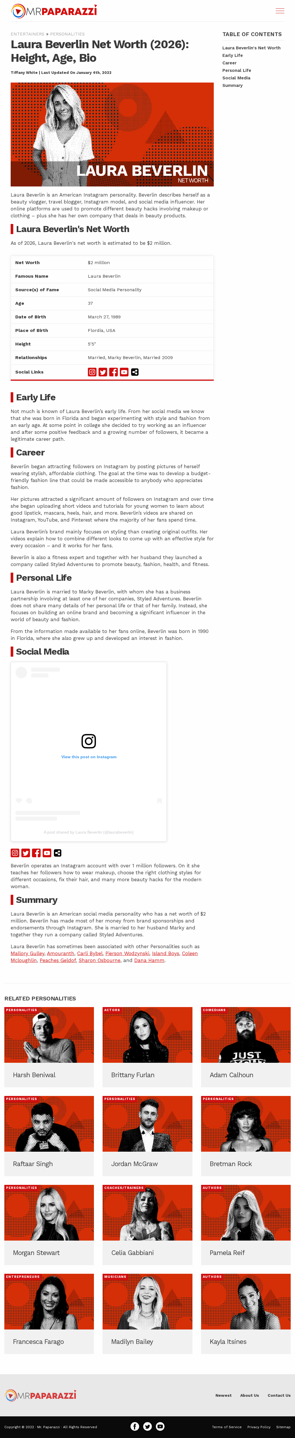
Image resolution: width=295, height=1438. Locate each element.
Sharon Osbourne (99, 960)
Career (229, 63)
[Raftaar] (49, 1136)
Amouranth (60, 953)
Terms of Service (227, 1427)
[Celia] (147, 1225)
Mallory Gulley (27, 953)
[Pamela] (246, 1225)
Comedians (214, 1010)
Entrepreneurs (23, 1277)
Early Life (232, 55)
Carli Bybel (90, 953)
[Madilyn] (147, 1314)
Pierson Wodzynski (127, 953)
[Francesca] (49, 1314)
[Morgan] (49, 1225)
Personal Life (236, 70)
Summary (232, 85)
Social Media (236, 78)
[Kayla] (246, 1314)
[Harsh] (49, 1047)
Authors (212, 1188)
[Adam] (246, 1047)
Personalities (67, 34)
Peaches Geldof (58, 960)
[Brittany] (147, 1047)
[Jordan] (147, 1136)
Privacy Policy (259, 1427)
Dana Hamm (149, 960)
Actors (112, 1010)
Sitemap (283, 1427)
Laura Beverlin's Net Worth (251, 48)
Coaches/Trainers (124, 1188)
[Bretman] (246, 1136)
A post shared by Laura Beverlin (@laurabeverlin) (89, 832)
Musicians (115, 1277)
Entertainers (27, 34)
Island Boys (165, 953)
